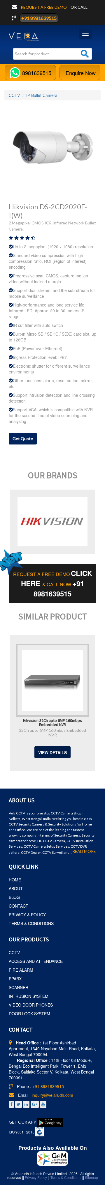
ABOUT (16, 888)
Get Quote (23, 438)
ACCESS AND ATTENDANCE (36, 961)
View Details (52, 752)
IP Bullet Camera (41, 95)
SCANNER (18, 987)
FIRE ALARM (21, 970)
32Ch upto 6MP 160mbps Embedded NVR (52, 732)
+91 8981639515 (39, 18)
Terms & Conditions (65, 1177)
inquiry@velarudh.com (52, 1095)
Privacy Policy (36, 1177)
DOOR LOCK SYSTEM (29, 1013)
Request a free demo (44, 7)
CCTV (14, 95)
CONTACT (18, 906)
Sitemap (91, 1177)
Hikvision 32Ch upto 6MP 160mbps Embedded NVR (52, 722)
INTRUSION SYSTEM (28, 996)
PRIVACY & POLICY (27, 914)
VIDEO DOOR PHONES (31, 1005)
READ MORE (84, 851)
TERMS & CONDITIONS (31, 923)
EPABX (15, 979)
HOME (15, 880)
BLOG (14, 897)
